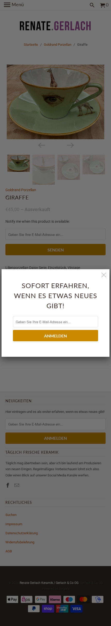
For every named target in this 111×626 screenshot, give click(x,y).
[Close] (103, 275)
